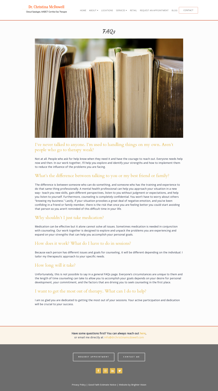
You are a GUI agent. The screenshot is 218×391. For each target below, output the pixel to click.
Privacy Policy (79, 384)
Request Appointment (93, 357)
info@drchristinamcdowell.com (124, 337)
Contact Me (131, 357)
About (93, 10)
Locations (107, 10)
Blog (174, 10)
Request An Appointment (154, 10)
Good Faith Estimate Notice (102, 384)
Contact (188, 10)
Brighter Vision (138, 384)
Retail (133, 10)
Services (121, 10)
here (143, 333)
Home (83, 10)
